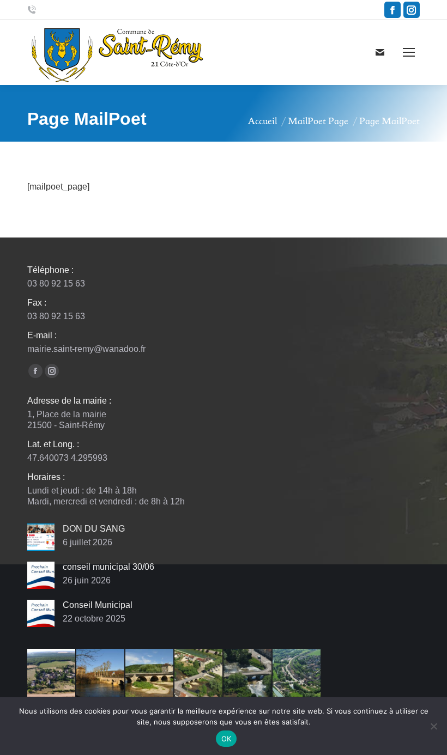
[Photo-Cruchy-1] (51, 673)
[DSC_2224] (248, 673)
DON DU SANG (94, 528)
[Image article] (41, 537)
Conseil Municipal (97, 605)
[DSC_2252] (199, 673)
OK (226, 738)
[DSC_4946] (149, 673)
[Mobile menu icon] (409, 52)
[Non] (433, 726)
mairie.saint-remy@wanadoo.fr (86, 349)
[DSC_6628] (100, 673)
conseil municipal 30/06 (108, 566)
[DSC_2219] (297, 673)
